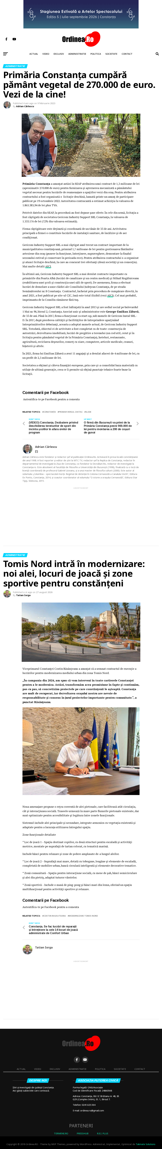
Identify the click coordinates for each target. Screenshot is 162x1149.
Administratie (77, 53)
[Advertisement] (81, 511)
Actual (33, 53)
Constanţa (49, 412)
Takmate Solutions (145, 1144)
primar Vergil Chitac (71, 412)
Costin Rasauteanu (54, 916)
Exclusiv (59, 53)
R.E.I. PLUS (102, 1133)
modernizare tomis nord (83, 916)
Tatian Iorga (23, 595)
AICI (48, 266)
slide (88, 412)
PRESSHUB (82, 1133)
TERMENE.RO (61, 1133)
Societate (111, 53)
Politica (95, 53)
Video (45, 53)
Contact (127, 53)
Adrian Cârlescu (25, 106)
